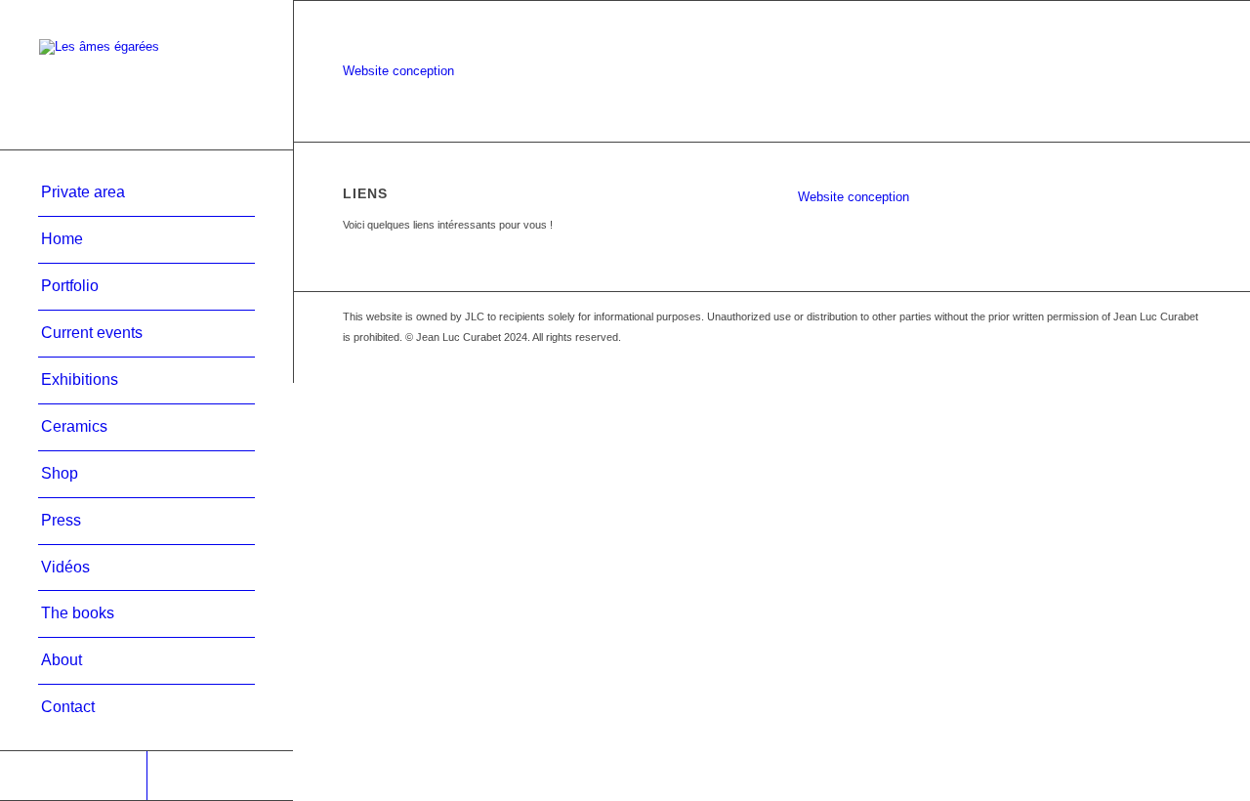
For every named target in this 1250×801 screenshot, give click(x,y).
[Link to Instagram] (219, 775)
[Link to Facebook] (73, 775)
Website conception (398, 70)
